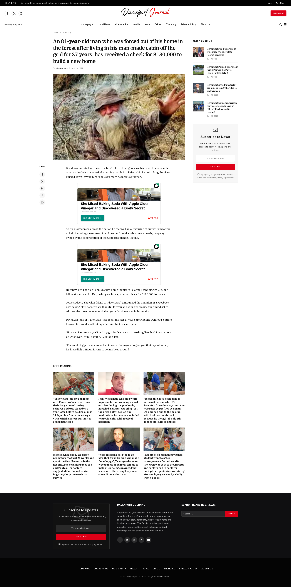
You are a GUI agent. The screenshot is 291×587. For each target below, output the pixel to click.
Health (136, 24)
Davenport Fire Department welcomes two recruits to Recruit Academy (221, 52)
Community (121, 24)
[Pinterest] (42, 195)
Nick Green (61, 68)
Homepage (87, 24)
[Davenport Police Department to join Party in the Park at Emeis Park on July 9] (198, 70)
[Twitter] (42, 181)
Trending (171, 24)
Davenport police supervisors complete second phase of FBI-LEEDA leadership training (222, 107)
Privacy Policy (188, 24)
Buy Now (280, 3)
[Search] (280, 24)
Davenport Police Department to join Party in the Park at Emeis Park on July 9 (58, 3)
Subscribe (278, 13)
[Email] (42, 202)
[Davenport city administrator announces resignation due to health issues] (198, 88)
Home (269, 3)
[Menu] (285, 24)
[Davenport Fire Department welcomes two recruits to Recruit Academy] (198, 52)
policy (90, 544)
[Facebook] (42, 174)
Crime (158, 24)
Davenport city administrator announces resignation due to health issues (222, 88)
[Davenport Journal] (145, 13)
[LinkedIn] (42, 188)
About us (205, 24)
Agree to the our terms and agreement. (82, 544)
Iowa (147, 24)
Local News (104, 24)
